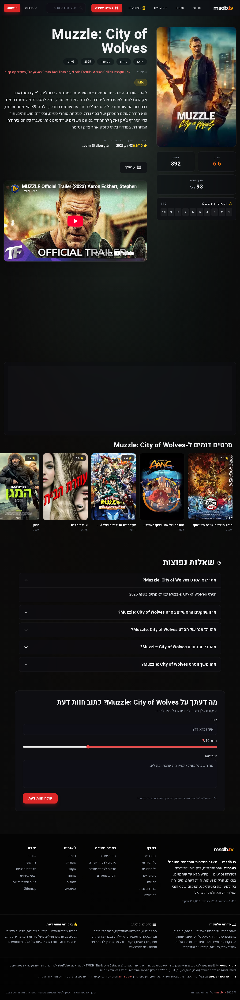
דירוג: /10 (209, 741)
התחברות (31, 7)
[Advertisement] (120, 398)
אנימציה (70, 888)
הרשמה (12, 7)
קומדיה (71, 862)
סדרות (197, 7)
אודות (32, 855)
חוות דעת (211, 756)
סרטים (180, 7)
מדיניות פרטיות (26, 869)
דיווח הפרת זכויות (24, 882)
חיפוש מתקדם (106, 875)
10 (163, 212)
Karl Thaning (61, 72)
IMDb (140, 82)
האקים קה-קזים (15, 72)
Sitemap (30, 888)
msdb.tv (220, 992)
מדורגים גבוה (147, 888)
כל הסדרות (149, 862)
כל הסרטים (149, 869)
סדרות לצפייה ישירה (102, 869)
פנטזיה (71, 882)
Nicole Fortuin (82, 72)
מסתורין (105, 62)
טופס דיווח (125, 976)
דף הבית (150, 855)
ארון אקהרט (122, 72)
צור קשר (30, 862)
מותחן (123, 62)
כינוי (214, 720)
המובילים (135, 7)
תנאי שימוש (28, 875)
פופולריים (160, 7)
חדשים (151, 882)
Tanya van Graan (39, 72)
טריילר (130, 167)
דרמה (72, 855)
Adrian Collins (103, 72)
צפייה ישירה (104, 7)
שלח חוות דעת (40, 798)
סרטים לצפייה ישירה (102, 862)
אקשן (140, 62)
